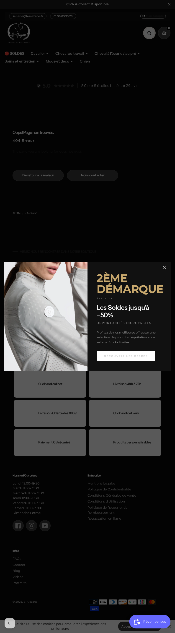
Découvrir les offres (126, 356)
